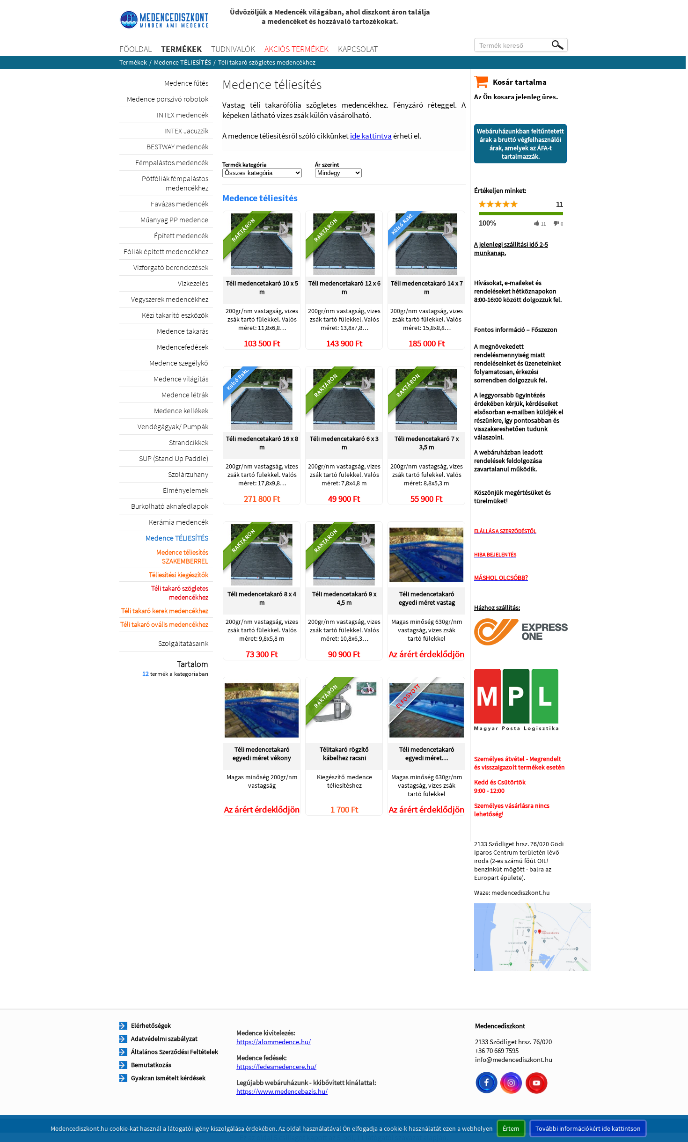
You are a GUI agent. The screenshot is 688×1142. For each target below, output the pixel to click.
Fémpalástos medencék (171, 162)
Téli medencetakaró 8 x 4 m (261, 598)
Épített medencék (181, 235)
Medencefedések (182, 346)
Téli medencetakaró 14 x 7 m (427, 287)
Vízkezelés (193, 283)
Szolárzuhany (188, 474)
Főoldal (135, 49)
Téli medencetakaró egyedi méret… (426, 753)
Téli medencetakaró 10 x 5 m (262, 287)
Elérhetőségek (151, 1025)
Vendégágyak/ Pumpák (173, 426)
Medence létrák (184, 394)
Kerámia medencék (178, 522)
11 (543, 223)
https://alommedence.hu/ (273, 1041)
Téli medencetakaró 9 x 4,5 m (344, 598)
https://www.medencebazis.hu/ (282, 1091)
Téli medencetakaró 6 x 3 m (344, 442)
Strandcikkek (188, 442)
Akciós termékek (296, 49)
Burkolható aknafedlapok (169, 506)
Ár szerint (327, 164)
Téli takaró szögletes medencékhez (179, 592)
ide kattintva (371, 136)
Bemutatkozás (151, 1065)
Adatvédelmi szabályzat (164, 1038)
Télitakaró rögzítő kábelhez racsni (344, 753)
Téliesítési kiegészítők (178, 574)
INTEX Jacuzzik (186, 130)
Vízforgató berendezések (170, 267)
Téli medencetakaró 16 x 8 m (262, 442)
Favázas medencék (179, 203)
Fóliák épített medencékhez (166, 251)
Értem (511, 1128)
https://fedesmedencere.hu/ (276, 1066)
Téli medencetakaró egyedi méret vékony (262, 753)
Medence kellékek (181, 410)
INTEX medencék (182, 114)
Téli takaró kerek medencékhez (164, 610)
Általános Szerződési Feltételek (174, 1051)
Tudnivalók (233, 49)
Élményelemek (185, 490)
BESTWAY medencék (177, 146)
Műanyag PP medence (174, 219)
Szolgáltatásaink (183, 643)
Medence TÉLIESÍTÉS (182, 62)
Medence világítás (181, 378)
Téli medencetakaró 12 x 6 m (344, 287)
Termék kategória (244, 164)
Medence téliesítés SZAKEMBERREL (182, 556)
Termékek (181, 49)
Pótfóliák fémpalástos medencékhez (175, 183)
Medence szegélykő (178, 362)
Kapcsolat (358, 49)
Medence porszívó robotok (167, 98)
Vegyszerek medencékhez (169, 299)
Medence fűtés (186, 83)
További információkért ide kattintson (588, 1128)
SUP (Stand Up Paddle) (173, 458)
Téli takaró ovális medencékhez (164, 624)
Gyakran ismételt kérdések (168, 1078)
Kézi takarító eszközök (175, 315)
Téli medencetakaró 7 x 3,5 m (427, 442)
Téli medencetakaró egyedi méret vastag (427, 598)
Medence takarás (182, 331)
